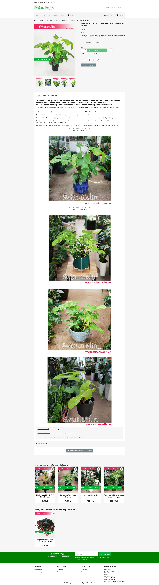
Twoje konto (85, 567)
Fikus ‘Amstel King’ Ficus (91, 495)
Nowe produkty (38, 569)
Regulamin (60, 569)
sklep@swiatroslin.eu (118, 581)
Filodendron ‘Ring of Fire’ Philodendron (45, 496)
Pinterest (98, 59)
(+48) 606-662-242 (109, 579)
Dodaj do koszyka (97, 50)
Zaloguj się (84, 569)
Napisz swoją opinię (89, 65)
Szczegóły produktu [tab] (50, 95)
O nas (58, 572)
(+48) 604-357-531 (50, 2)
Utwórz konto (84, 572)
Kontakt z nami (61, 574)
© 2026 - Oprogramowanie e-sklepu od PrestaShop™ (79, 583)
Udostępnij (89, 59)
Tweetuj (93, 59)
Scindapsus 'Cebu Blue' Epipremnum (68, 496)
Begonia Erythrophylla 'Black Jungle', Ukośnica (45, 541)
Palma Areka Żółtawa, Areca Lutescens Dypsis (114, 496)
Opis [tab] (38, 95)
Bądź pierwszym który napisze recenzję (81, 450)
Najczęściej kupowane (40, 572)
